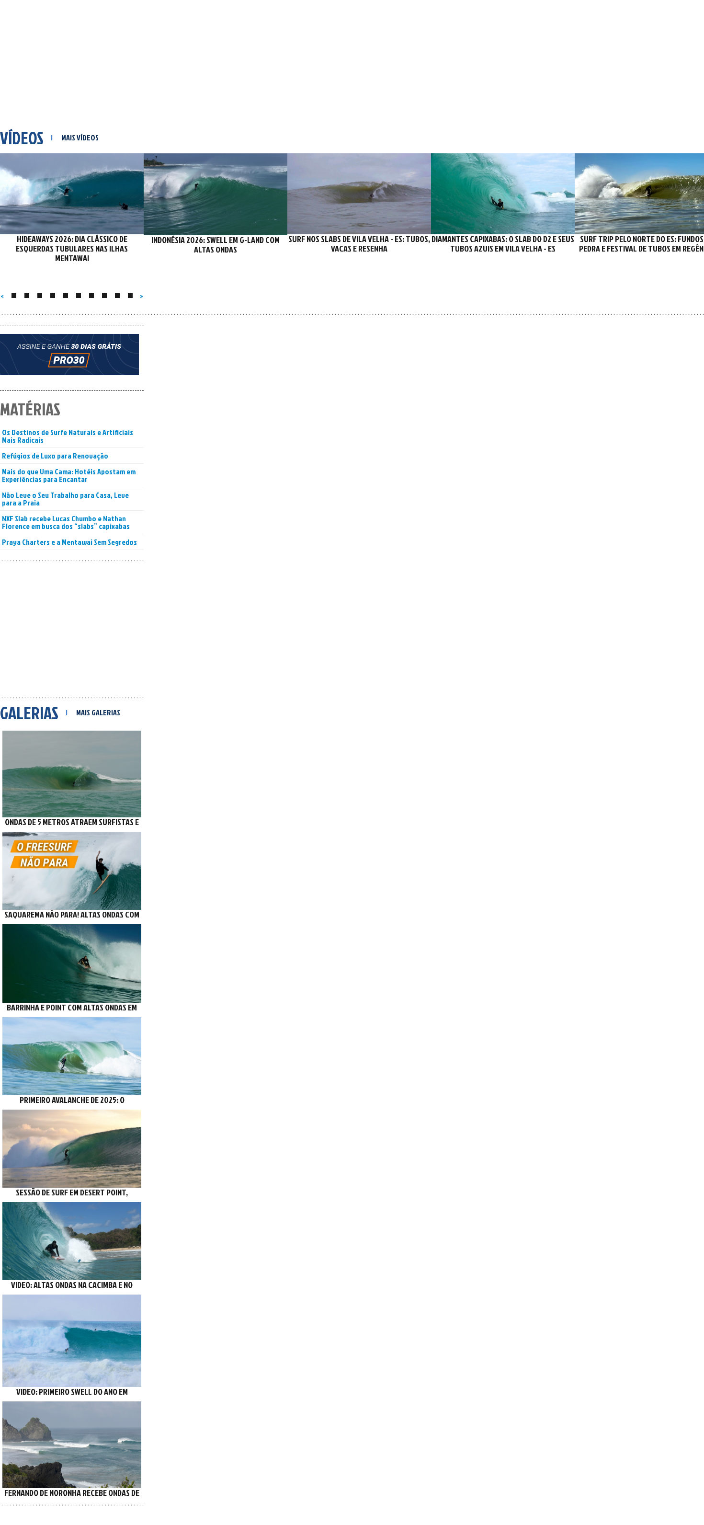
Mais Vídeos (80, 137)
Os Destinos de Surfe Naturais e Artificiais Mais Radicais (67, 436)
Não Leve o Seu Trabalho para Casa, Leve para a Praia (65, 499)
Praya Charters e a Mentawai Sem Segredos (69, 542)
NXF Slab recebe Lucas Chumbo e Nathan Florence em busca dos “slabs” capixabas (66, 522)
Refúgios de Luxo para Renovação (55, 455)
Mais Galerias (98, 712)
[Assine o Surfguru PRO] (72, 358)
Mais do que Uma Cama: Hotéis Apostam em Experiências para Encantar (69, 475)
